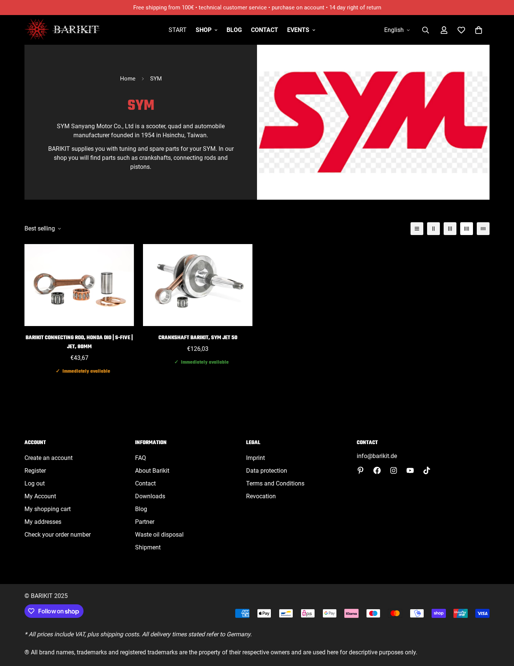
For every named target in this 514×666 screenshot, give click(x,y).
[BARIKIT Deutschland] (62, 30)
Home (127, 78)
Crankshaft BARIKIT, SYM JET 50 (197, 338)
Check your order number (57, 534)
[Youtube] (410, 470)
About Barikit (152, 470)
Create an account (48, 457)
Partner (144, 521)
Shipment (148, 547)
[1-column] (417, 228)
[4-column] (466, 228)
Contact (264, 29)
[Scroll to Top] (499, 625)
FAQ (140, 457)
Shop (203, 29)
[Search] (425, 30)
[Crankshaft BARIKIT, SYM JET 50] (197, 285)
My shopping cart (47, 509)
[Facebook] (377, 470)
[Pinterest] (360, 470)
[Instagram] (393, 470)
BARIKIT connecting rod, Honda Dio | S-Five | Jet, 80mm (79, 342)
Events (298, 29)
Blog (234, 29)
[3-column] (450, 228)
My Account (40, 496)
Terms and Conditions (275, 483)
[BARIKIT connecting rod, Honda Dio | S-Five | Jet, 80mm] (79, 285)
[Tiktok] (426, 470)
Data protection (266, 470)
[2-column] (433, 228)
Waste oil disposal (159, 534)
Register (35, 470)
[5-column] (483, 228)
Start (178, 29)
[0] (478, 30)
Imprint (255, 457)
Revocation (261, 496)
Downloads (150, 496)
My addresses (42, 521)
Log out (34, 483)
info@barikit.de (377, 456)
